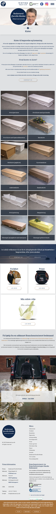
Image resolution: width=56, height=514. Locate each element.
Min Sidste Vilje (33, 446)
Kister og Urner (33, 443)
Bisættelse (32, 433)
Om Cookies (32, 456)
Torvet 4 (12, 476)
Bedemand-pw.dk (10, 442)
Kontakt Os (28, 80)
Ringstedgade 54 (12, 472)
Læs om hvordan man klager (38, 495)
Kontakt (31, 452)
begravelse (35, 53)
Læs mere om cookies (34, 507)
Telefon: (4, 491)
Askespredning (33, 437)
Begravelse (32, 435)
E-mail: (4, 493)
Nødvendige (27, 511)
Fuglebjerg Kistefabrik (44, 69)
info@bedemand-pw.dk (14, 493)
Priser (42, 268)
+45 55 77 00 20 (12, 491)
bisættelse (43, 53)
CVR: (3, 486)
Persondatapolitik (33, 459)
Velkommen (32, 428)
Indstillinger (36, 511)
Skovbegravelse (33, 439)
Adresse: (4, 471)
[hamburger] (52, 4)
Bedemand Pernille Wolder (36, 454)
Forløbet (14, 268)
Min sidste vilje (28, 299)
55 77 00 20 (24, 3)
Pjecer (30, 448)
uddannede (24, 338)
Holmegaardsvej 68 (13, 481)
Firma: (4, 469)
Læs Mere (14, 288)
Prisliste (37, 257)
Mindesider (32, 450)
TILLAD (18, 511)
